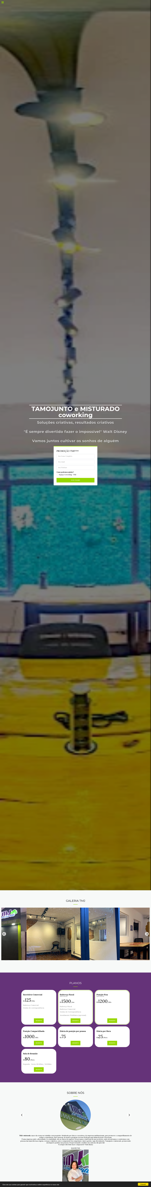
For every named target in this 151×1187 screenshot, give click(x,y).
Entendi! (143, 1184)
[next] (147, 934)
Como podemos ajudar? (65, 472)
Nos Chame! (75, 480)
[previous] (4, 934)
